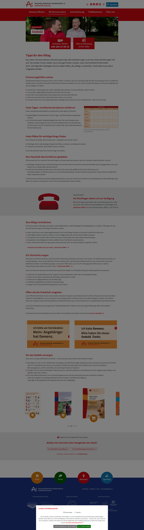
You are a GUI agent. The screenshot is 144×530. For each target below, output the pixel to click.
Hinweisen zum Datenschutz (74, 522)
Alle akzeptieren (84, 526)
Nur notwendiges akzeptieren (65, 526)
